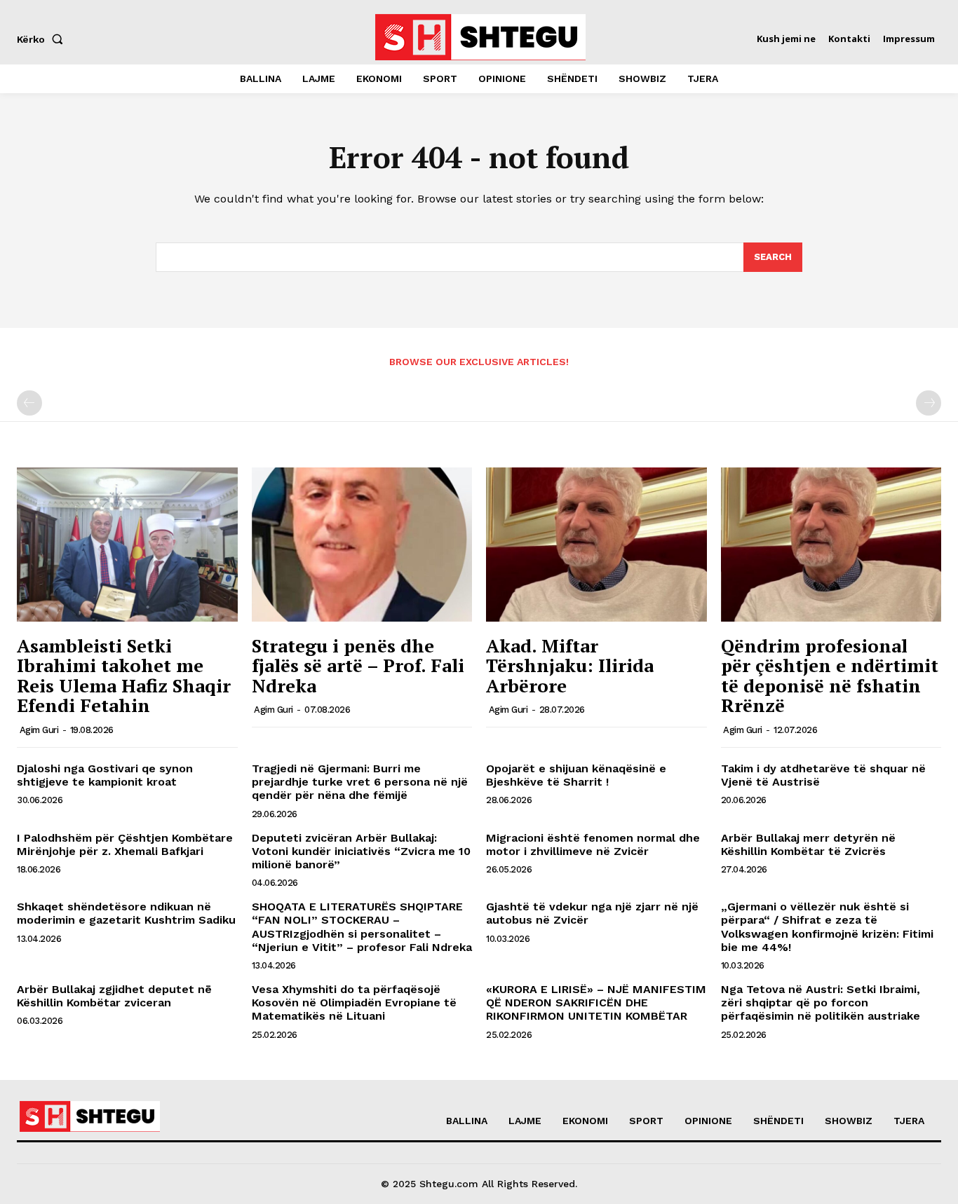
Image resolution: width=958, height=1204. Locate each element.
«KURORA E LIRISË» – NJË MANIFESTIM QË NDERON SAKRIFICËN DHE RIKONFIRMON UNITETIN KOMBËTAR (596, 1002)
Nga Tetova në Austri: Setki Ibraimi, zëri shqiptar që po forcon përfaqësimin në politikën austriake (820, 1002)
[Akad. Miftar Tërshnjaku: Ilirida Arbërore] (596, 544)
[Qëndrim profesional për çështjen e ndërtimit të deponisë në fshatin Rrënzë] (831, 544)
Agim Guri (39, 730)
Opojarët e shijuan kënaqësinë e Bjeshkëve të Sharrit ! (576, 775)
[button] (43, 39)
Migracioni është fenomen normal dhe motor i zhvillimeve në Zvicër (593, 844)
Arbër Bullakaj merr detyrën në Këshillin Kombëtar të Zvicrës (808, 844)
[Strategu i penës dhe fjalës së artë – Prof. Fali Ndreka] (362, 544)
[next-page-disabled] (928, 403)
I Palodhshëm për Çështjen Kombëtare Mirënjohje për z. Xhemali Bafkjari (125, 844)
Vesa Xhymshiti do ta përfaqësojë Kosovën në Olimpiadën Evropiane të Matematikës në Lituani (354, 1002)
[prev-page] (29, 403)
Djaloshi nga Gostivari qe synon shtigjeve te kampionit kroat (105, 775)
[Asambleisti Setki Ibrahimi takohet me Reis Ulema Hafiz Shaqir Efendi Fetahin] (127, 544)
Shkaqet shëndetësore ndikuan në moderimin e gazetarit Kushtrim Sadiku (126, 913)
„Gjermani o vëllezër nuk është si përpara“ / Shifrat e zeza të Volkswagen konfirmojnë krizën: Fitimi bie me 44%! (827, 927)
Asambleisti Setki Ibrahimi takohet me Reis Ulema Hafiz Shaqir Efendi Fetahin (124, 676)
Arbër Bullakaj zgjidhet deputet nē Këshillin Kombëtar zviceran (114, 996)
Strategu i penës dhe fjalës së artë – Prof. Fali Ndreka (358, 665)
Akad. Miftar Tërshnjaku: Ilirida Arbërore (570, 665)
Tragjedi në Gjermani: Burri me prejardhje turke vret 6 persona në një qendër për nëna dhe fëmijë (360, 782)
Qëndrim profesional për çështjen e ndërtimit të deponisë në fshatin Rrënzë (829, 676)
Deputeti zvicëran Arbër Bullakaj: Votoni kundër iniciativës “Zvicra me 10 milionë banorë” (361, 851)
